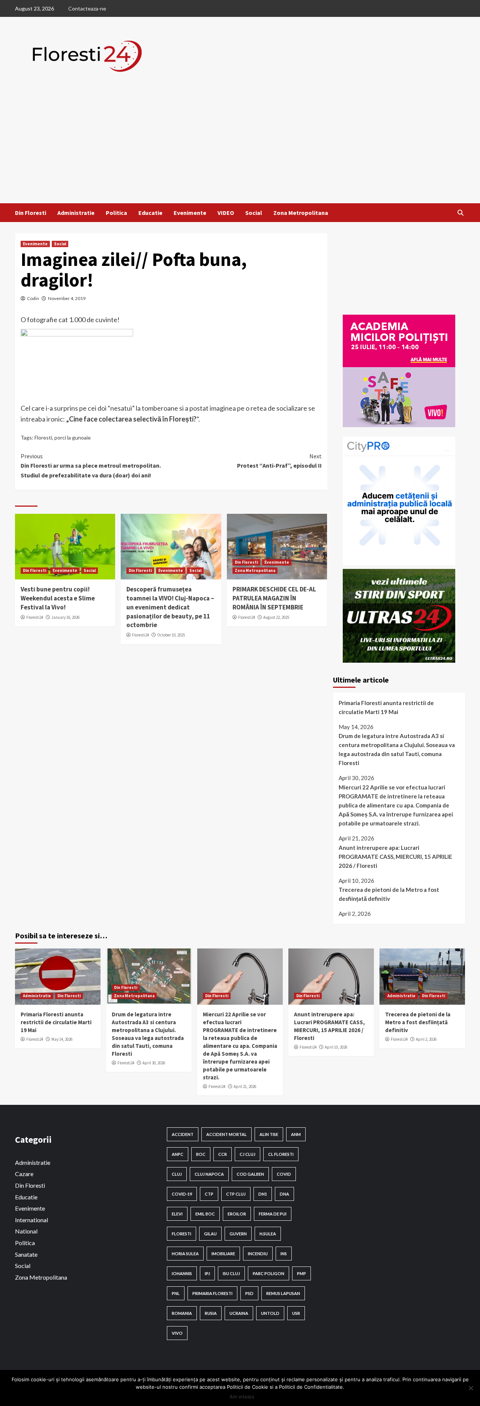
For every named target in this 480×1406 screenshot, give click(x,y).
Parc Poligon (268, 1273)
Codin (33, 298)
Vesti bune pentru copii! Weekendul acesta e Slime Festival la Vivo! (58, 598)
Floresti (43, 437)
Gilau (210, 1233)
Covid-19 (182, 1193)
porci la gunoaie (72, 437)
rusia (211, 1313)
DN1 (262, 1193)
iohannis (182, 1273)
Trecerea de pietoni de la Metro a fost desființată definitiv (389, 894)
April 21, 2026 (245, 1086)
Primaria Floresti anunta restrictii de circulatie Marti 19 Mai (386, 707)
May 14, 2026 (61, 1039)
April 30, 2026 (153, 1062)
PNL (176, 1293)
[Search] (460, 213)
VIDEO (226, 212)
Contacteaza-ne (87, 8)
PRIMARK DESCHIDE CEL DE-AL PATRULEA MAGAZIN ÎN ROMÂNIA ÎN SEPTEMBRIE (274, 598)
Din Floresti (30, 212)
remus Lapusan (283, 1293)
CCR (222, 1154)
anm (296, 1134)
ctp (209, 1193)
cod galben (250, 1174)
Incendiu (258, 1253)
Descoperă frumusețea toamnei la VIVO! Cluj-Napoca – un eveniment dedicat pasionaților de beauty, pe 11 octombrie (170, 607)
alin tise (269, 1134)
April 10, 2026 (336, 1047)
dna (284, 1193)
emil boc (205, 1213)
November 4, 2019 (67, 298)
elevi (177, 1213)
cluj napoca (209, 1174)
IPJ (207, 1273)
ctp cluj (236, 1193)
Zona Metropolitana (300, 212)
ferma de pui (272, 1213)
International (31, 1219)
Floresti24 (34, 617)
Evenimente (190, 212)
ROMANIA (182, 1313)
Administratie (75, 212)
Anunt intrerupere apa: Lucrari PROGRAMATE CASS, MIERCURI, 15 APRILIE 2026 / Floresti (395, 856)
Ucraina (239, 1313)
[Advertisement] (240, 147)
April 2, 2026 (426, 1039)
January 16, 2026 (65, 617)
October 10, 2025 (171, 635)
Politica (116, 212)
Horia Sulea (185, 1253)
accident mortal (226, 1134)
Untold (270, 1313)
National (26, 1231)
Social (253, 212)
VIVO (177, 1333)
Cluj (177, 1174)
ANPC (177, 1154)
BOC (201, 1154)
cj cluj (247, 1154)
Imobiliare (223, 1253)
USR (296, 1313)
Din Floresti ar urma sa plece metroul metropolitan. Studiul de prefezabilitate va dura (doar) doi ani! (91, 465)
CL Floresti (281, 1154)
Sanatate (26, 1254)
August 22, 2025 (276, 617)
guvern (238, 1233)
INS (283, 1253)
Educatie (150, 212)
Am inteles (242, 1397)
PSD (249, 1293)
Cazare (24, 1173)
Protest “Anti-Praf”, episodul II (279, 461)
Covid (284, 1174)
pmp (301, 1273)
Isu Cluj (231, 1273)
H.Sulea (268, 1233)
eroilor (237, 1213)
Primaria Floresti (212, 1293)
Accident (183, 1134)
